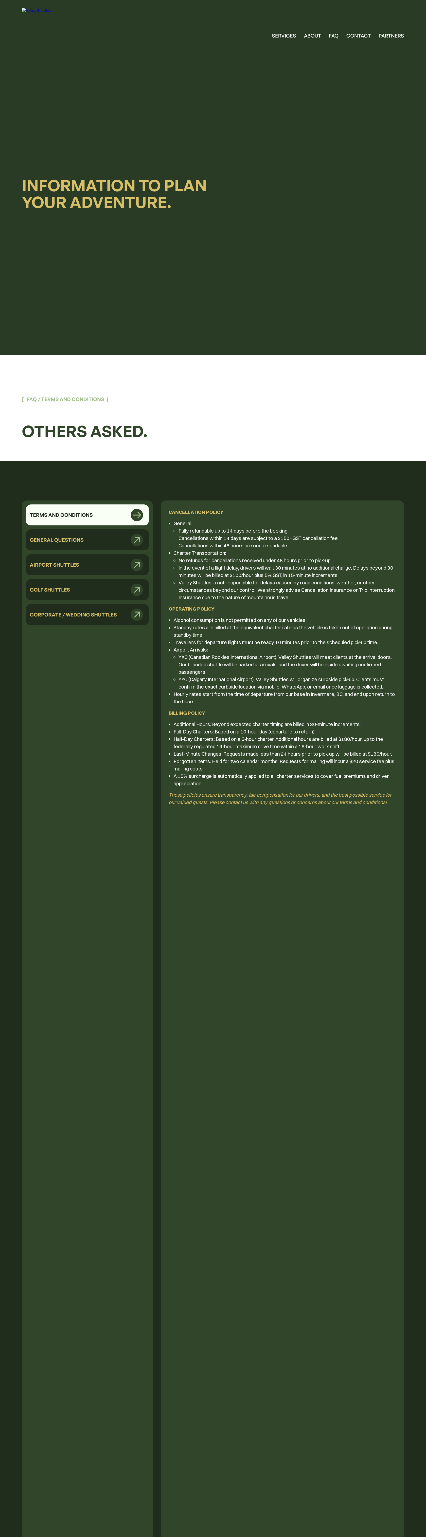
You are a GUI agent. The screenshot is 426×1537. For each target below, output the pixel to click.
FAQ (333, 36)
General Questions (57, 540)
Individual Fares (293, 66)
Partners (391, 36)
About (312, 36)
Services (284, 36)
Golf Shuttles (50, 590)
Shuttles (284, 51)
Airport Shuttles (54, 565)
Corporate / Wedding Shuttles (73, 615)
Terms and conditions (61, 515)
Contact (358, 36)
